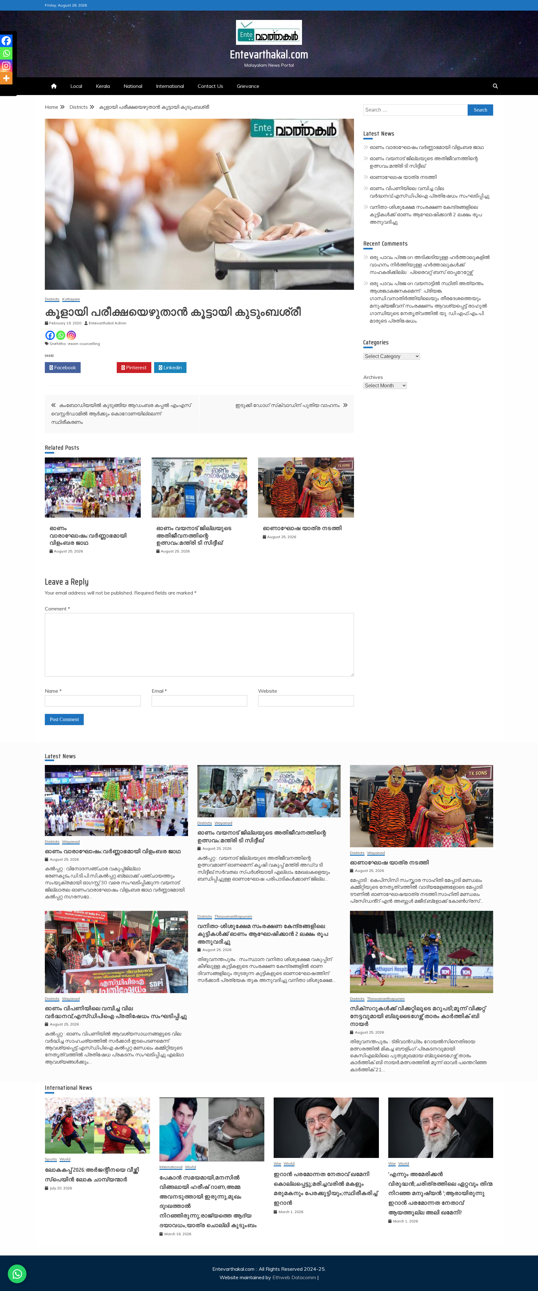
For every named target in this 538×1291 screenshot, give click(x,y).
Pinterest (136, 367)
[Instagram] (71, 335)
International (170, 86)
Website (267, 691)
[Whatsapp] (60, 335)
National (133, 86)
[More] (6, 78)
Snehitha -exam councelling (75, 343)
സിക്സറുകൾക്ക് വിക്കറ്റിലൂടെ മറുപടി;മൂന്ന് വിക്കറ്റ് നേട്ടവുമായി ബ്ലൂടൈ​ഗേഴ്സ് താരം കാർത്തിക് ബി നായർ (418, 1016)
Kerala (103, 86)
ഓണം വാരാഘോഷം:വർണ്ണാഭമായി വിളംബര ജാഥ (88, 535)
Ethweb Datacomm (294, 1277)
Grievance (248, 86)
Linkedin (172, 367)
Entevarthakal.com (269, 54)
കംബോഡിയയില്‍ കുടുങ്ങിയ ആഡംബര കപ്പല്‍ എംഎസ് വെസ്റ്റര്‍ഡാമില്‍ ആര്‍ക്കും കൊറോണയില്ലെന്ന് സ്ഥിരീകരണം (121, 413)
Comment (57, 608)
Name (53, 691)
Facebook (64, 367)
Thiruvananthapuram (233, 917)
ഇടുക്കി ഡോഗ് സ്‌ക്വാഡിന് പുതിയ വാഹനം (287, 405)
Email (159, 691)
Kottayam (71, 299)
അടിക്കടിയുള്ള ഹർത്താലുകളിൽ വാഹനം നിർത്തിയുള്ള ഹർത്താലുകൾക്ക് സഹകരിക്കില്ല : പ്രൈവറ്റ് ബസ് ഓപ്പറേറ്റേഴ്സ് (430, 264)
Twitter (100, 367)
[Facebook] (50, 335)
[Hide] (2, 90)
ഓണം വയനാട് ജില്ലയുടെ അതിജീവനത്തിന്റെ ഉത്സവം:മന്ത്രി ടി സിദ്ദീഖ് (194, 535)
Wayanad (71, 842)
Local (76, 86)
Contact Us (210, 86)
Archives (373, 377)
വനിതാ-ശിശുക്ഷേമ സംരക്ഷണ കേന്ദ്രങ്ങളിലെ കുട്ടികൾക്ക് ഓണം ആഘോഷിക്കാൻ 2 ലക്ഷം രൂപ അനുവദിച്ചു (426, 214)
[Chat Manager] (17, 1274)
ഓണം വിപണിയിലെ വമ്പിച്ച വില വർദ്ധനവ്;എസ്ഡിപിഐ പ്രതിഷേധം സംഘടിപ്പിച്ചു (116, 1012)
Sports (51, 1159)
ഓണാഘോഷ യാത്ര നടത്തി (302, 528)
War (277, 1164)
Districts (52, 299)
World (64, 1159)
